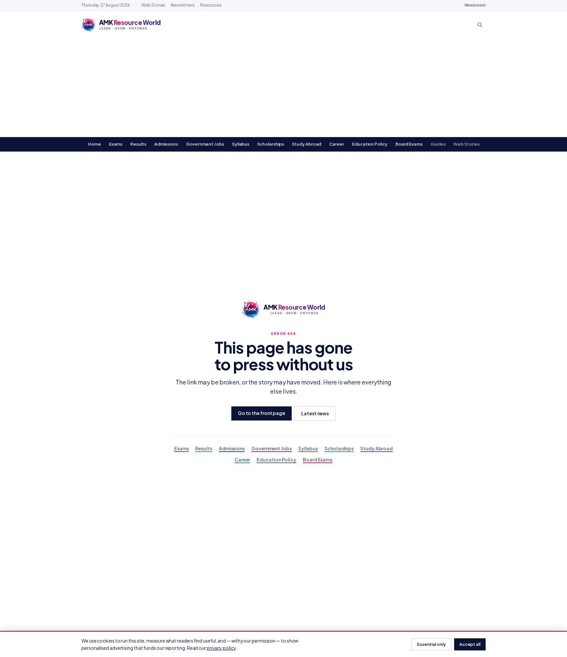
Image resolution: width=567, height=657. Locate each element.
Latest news (315, 413)
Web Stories (153, 5)
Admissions (166, 144)
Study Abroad (306, 144)
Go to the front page (261, 413)
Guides (438, 144)
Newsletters (183, 5)
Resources (210, 5)
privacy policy (221, 648)
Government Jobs (205, 144)
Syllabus (240, 144)
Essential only (431, 644)
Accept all (469, 644)
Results (138, 144)
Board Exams (409, 144)
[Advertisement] (283, 87)
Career (336, 144)
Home (94, 144)
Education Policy (370, 144)
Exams (116, 144)
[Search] (480, 25)
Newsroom (475, 5)
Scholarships (270, 144)
